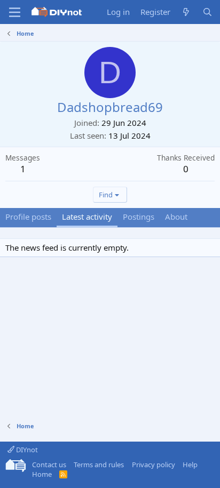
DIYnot (26, 449)
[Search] (207, 12)
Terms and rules (99, 464)
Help (190, 464)
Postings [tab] (138, 216)
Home (42, 474)
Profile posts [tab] (28, 216)
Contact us (49, 464)
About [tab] (176, 216)
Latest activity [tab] (87, 216)
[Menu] (14, 12)
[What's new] (186, 12)
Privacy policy (153, 464)
